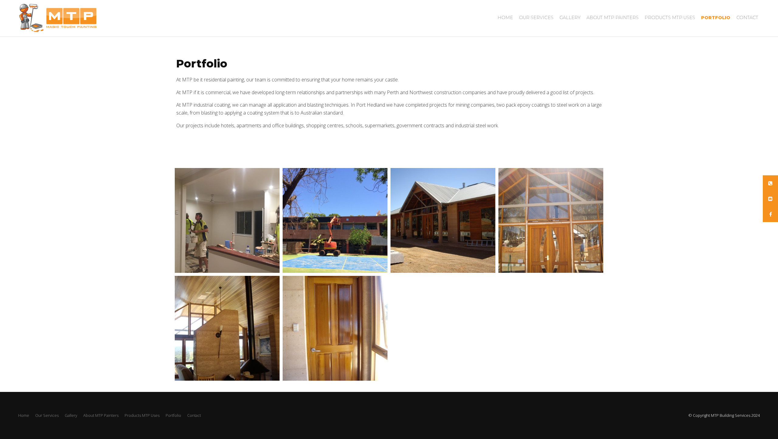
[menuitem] (23, 415)
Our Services (536, 17)
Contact (747, 17)
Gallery (569, 17)
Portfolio (715, 17)
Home (505, 17)
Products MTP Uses (670, 17)
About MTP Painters (613, 17)
